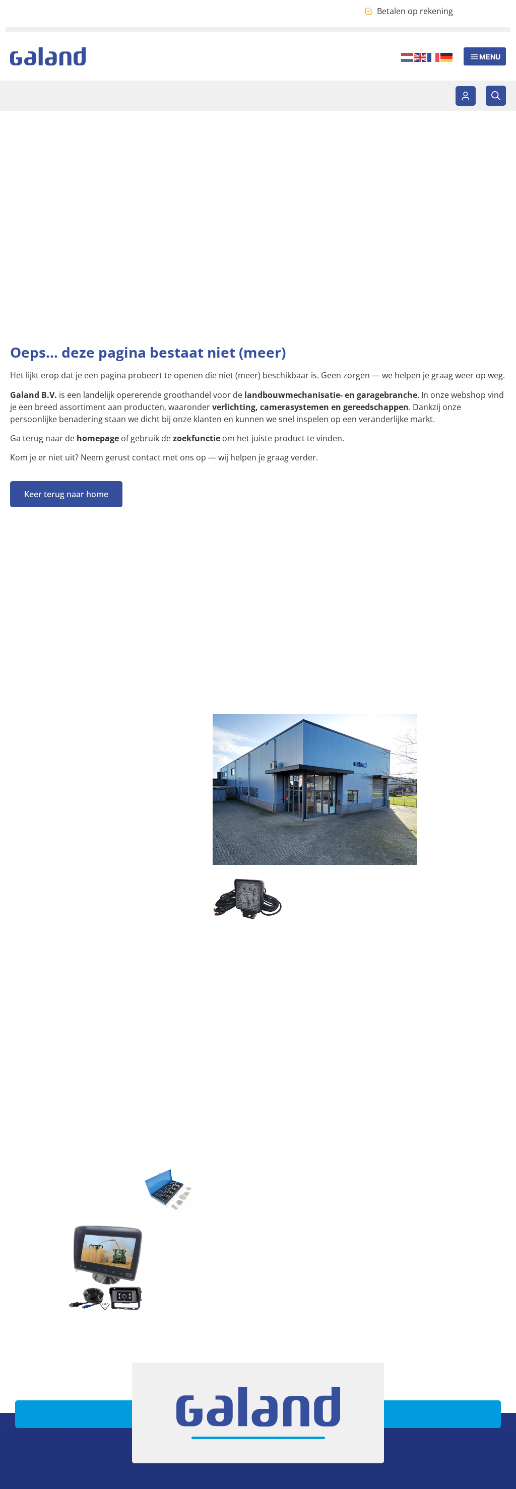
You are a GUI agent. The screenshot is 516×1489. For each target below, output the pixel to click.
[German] (447, 56)
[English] (420, 56)
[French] (433, 56)
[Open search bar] (496, 96)
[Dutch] (407, 56)
